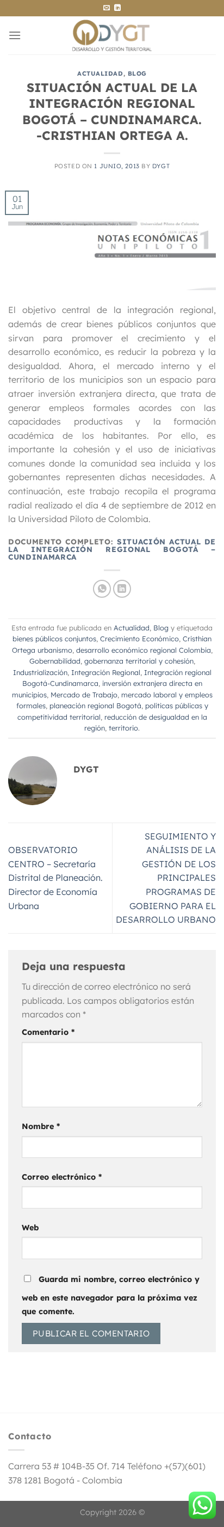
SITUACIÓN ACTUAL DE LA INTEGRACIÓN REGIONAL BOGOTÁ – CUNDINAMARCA (112, 549)
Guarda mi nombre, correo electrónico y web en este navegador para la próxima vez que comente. (111, 1295)
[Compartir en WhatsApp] (102, 589)
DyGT (161, 166)
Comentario (48, 1032)
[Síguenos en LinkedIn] (117, 8)
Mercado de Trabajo (84, 694)
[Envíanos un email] (106, 8)
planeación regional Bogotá (95, 705)
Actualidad (100, 73)
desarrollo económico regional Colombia (143, 650)
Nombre (41, 1126)
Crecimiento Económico (139, 638)
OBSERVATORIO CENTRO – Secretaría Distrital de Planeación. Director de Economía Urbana (55, 877)
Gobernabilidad (54, 661)
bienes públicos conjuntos (54, 638)
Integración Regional (105, 672)
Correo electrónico (62, 1177)
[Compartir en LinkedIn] (122, 589)
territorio (123, 727)
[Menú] (14, 35)
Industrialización (40, 672)
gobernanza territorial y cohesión (139, 661)
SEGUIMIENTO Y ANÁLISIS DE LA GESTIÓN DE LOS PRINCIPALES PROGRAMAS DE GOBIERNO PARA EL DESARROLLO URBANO (166, 878)
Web (30, 1227)
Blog (137, 73)
